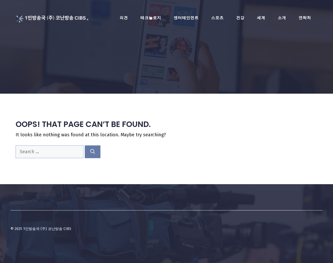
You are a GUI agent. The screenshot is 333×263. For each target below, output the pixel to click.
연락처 (305, 17)
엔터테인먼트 (186, 17)
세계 (261, 17)
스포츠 (217, 17)
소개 (282, 17)
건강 (240, 17)
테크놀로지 (150, 17)
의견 (124, 17)
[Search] (92, 151)
